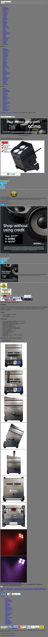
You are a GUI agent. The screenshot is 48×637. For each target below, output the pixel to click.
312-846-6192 (21, 584)
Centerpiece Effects (6, 91)
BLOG (1, 590)
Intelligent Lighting (6, 97)
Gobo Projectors (8, 607)
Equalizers (5, 21)
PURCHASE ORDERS (18, 589)
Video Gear (5, 43)
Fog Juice (4, 95)
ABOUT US (2, 589)
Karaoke (4, 24)
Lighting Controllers (6, 102)
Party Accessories (6, 106)
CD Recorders (5, 13)
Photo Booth (5, 31)
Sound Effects (5, 40)
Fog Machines (5, 94)
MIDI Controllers (6, 27)
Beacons (4, 88)
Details (39, 199)
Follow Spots (5, 96)
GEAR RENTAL (17, 588)
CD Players (5, 12)
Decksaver (5, 17)
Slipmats (4, 35)
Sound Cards (5, 39)
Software (4, 36)
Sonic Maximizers (6, 38)
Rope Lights (5, 108)
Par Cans (4, 105)
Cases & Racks (5, 11)
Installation (5, 23)
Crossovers (5, 16)
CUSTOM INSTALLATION (28, 589)
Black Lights (5, 89)
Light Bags (5, 98)
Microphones (5, 26)
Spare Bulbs (7, 620)
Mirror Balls (5, 104)
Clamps (4, 92)
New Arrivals (5, 44)
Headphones (5, 22)
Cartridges (5, 10)
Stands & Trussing (6, 109)
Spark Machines (8, 621)
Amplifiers (5, 7)
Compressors (5, 14)
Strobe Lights (5, 110)
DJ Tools (4, 20)
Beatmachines (5, 8)
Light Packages (5, 103)
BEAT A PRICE (10, 588)
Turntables (5, 42)
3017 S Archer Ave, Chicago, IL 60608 (8, 584)
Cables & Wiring (6, 9)
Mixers (4, 28)
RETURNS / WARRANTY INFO (39, 588)
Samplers (4, 34)
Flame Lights (5, 93)
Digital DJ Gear (6, 18)
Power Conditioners (6, 32)
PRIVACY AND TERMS (40, 589)
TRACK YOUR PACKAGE (26, 588)
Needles (4, 29)
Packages (4, 30)
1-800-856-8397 (39, 584)
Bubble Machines (6, 90)
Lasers (4, 101)
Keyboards (5, 25)
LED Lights (5, 99)
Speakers (4, 41)
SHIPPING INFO (9, 589)
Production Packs (6, 33)
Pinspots (4, 107)
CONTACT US (3, 588)
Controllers (5, 15)
